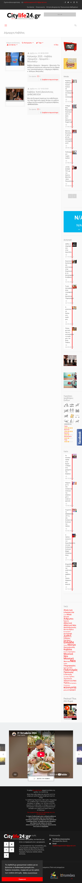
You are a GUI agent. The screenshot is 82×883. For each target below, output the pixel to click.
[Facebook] (65, 2)
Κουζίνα (66, 652)
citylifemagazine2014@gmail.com (35, 2)
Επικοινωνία (40, 7)
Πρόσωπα (68, 672)
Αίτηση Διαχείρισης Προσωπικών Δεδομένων (62, 7)
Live (72, 612)
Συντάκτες (30, 7)
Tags (40, 43)
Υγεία (65, 426)
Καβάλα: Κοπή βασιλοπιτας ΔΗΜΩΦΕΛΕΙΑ (40, 93)
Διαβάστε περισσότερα (50, 79)
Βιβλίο (71, 629)
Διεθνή (67, 635)
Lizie (65, 614)
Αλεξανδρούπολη (70, 627)
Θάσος (65, 645)
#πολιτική (68, 610)
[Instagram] (74, 2)
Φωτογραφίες (72, 683)
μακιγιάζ (66, 690)
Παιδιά (65, 663)
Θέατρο (71, 644)
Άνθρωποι (68, 618)
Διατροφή (68, 634)
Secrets (66, 617)
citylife (32, 53)
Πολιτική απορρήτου (57, 867)
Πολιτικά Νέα (68, 668)
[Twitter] (68, 2)
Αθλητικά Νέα (70, 625)
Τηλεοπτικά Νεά (70, 681)
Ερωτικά (66, 429)
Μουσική (69, 658)
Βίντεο (66, 629)
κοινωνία (70, 687)
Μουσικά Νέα (68, 655)
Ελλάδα (69, 642)
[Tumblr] (77, 2)
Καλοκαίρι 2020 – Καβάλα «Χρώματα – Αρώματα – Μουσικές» (39, 59)
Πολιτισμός (71, 669)
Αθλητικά (68, 623)
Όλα (56, 45)
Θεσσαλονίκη (69, 647)
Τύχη (65, 440)
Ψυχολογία (67, 685)
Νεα (73, 661)
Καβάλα (68, 649)
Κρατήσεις (72, 652)
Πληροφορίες (70, 665)
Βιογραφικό (67, 631)
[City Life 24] (24, 16)
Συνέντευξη (68, 674)
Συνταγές (66, 676)
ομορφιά (72, 690)
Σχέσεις (71, 676)
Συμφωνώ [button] (22, 879)
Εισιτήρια (67, 640)
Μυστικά (67, 661)
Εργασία (66, 433)
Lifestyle (67, 612)
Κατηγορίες (28, 43)
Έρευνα (66, 621)
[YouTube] (71, 2)
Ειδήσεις (67, 638)
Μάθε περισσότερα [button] (30, 873)
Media (69, 615)
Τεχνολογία (68, 679)
